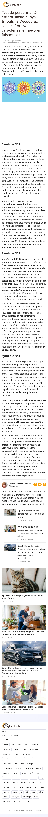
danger (15, 773)
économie (6, 778)
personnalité (33, 749)
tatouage (15, 783)
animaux (19, 759)
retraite (5, 745)
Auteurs (5, 731)
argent (24, 749)
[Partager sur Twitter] (40, 485)
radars (40, 792)
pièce (26, 745)
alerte (36, 797)
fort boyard (15, 797)
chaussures (7, 754)
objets (39, 783)
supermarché (7, 768)
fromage (26, 801)
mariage (30, 764)
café (22, 764)
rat (21, 792)
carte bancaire (8, 759)
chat (16, 764)
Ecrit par (13, 42)
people (28, 787)
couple (16, 749)
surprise (33, 778)
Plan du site (11, 811)
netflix (32, 773)
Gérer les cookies (35, 811)
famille (31, 783)
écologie (18, 768)
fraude (20, 787)
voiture (16, 754)
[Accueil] (12, 4)
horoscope (6, 749)
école (33, 792)
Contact (5, 739)
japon (36, 787)
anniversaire (29, 768)
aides (19, 745)
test (13, 745)
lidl (14, 787)
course (15, 792)
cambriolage (27, 797)
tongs (41, 778)
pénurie (6, 783)
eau (42, 787)
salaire (23, 783)
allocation (35, 745)
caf (38, 773)
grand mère (7, 764)
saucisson (6, 773)
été (27, 792)
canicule (16, 778)
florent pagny (26, 754)
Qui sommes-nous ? (10, 735)
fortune (24, 773)
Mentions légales (22, 811)
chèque (35, 759)
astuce (28, 759)
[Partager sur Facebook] (35, 485)
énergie (24, 778)
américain (16, 801)
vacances (6, 787)
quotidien (6, 801)
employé (6, 792)
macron (38, 768)
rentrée (5, 797)
